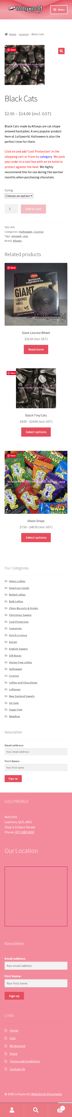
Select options (36, 432)
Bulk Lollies (16, 601)
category (46, 157)
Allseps (17, 241)
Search (36, 1110)
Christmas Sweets (20, 615)
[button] (61, 51)
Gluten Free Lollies (20, 662)
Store (13, 1054)
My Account (17, 1046)
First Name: (12, 761)
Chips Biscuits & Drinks (23, 608)
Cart (13, 1038)
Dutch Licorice (18, 635)
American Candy (19, 588)
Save (13, 49)
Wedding (14, 716)
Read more (36, 349)
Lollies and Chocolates (23, 682)
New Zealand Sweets (22, 696)
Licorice (24, 34)
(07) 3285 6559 (24, 832)
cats (25, 236)
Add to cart (33, 209)
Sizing (9, 190)
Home (12, 34)
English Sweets (18, 649)
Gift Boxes (15, 655)
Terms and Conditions (25, 1061)
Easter (13, 642)
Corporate (15, 628)
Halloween (25, 232)
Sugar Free (15, 709)
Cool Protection (19, 622)
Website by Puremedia (46, 1094)
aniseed (16, 236)
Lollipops (15, 689)
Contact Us (17, 1069)
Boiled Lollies (17, 594)
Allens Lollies (17, 581)
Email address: (14, 745)
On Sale (14, 703)
